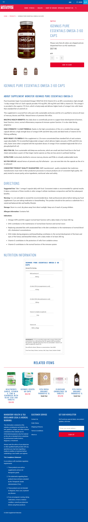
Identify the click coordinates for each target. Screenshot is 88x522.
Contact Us (69, 8)
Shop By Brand (51, 8)
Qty (51, 53)
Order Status (35, 423)
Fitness (32, 8)
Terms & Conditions (37, 431)
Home (26, 8)
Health (40, 8)
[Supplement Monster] (7, 7)
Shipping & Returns (37, 427)
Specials (61, 8)
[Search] (76, 8)
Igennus (53, 21)
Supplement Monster (15, 513)
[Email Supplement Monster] (4, 2)
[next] (45, 42)
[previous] (6, 42)
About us (34, 434)
